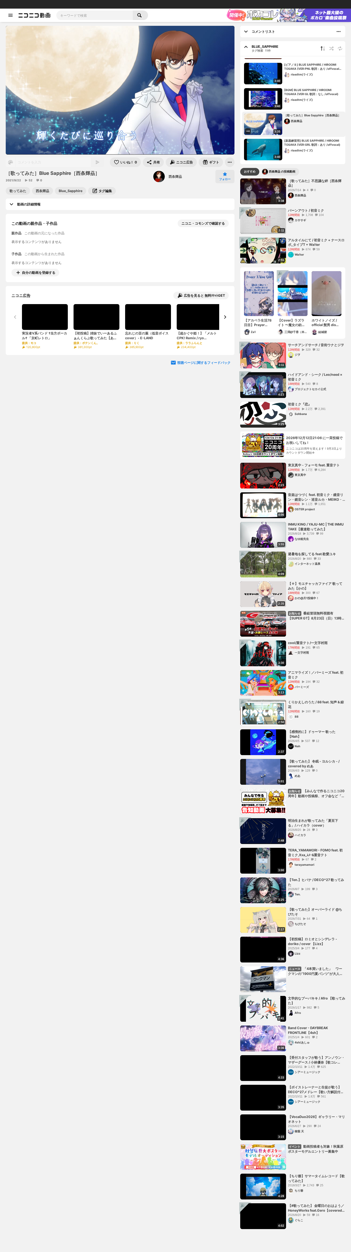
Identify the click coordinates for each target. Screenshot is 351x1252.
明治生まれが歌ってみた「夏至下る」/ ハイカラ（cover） (313, 822)
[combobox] (94, 15)
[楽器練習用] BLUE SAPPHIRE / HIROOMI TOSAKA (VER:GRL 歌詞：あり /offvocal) (312, 142)
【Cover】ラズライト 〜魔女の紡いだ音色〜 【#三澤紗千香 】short (292, 322)
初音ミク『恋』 (299, 404)
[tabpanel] (292, 703)
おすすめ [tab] (249, 171)
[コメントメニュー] (338, 31)
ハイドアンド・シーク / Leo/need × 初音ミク (315, 376)
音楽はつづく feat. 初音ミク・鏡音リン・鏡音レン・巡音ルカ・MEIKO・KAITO (315, 497)
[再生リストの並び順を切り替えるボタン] (323, 48)
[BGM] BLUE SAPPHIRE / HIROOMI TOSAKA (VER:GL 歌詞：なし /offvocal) (311, 92)
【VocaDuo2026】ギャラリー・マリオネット (316, 1119)
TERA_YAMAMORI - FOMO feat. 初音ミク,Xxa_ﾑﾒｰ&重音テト (315, 852)
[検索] (140, 15)
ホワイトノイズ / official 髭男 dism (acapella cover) (325, 322)
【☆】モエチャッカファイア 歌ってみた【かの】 (315, 585)
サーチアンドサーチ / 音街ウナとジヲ (316, 345)
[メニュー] (229, 162)
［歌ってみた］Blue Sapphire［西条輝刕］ (312, 115)
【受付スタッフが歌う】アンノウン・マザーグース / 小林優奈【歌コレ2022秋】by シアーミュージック (316, 1059)
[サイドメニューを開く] (10, 15)
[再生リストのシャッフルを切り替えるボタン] (331, 48)
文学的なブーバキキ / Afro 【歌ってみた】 (316, 1000)
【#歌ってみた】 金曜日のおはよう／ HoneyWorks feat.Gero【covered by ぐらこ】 (316, 1208)
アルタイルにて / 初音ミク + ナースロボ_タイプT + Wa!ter (316, 242)
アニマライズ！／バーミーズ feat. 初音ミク (315, 674)
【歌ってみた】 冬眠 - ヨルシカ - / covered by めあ (314, 763)
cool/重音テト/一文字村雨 (308, 643)
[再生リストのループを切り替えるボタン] (340, 48)
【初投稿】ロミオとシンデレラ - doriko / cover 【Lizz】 (312, 941)
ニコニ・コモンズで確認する (203, 223)
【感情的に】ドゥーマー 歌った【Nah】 (311, 734)
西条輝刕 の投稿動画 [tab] (282, 171)
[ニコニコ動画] (34, 15)
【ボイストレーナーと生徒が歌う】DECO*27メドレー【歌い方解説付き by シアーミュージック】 (316, 1089)
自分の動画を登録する (38, 272)
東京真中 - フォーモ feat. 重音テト (314, 465)
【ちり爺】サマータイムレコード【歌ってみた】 (316, 1178)
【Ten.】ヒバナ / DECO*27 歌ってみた (316, 882)
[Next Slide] (225, 317)
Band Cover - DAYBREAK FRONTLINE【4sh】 (308, 1030)
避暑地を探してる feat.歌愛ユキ (312, 554)
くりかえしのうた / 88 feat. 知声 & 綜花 (316, 704)
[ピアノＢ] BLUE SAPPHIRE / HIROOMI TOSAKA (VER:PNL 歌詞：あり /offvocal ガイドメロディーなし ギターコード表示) (313, 67)
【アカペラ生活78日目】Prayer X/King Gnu (257, 322)
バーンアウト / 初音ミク (306, 210)
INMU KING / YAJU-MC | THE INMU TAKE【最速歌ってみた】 (316, 526)
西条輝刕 (175, 176)
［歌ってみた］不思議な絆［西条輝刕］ (314, 183)
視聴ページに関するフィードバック (204, 362)
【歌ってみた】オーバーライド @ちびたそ (315, 911)
